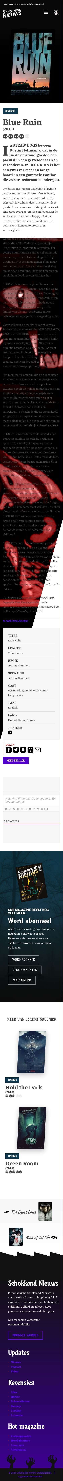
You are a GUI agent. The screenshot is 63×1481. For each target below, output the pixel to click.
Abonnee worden (25, 1335)
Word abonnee (23, 960)
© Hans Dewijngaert (16, 621)
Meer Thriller (16, 760)
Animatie (17, 1415)
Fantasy (16, 1406)
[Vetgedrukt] (6, 809)
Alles (14, 1392)
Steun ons (17, 1445)
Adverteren (18, 1449)
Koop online (21, 980)
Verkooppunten (24, 970)
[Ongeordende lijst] (26, 809)
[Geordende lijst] (22, 809)
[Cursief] (10, 809)
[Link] (38, 809)
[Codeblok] (34, 809)
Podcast (16, 1367)
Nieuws (16, 1362)
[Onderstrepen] (14, 809)
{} (42, 809)
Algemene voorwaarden (30, 1476)
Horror (15, 1396)
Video (14, 1371)
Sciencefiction (20, 1401)
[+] (46, 809)
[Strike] (18, 809)
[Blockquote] (30, 809)
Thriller (16, 1410)
